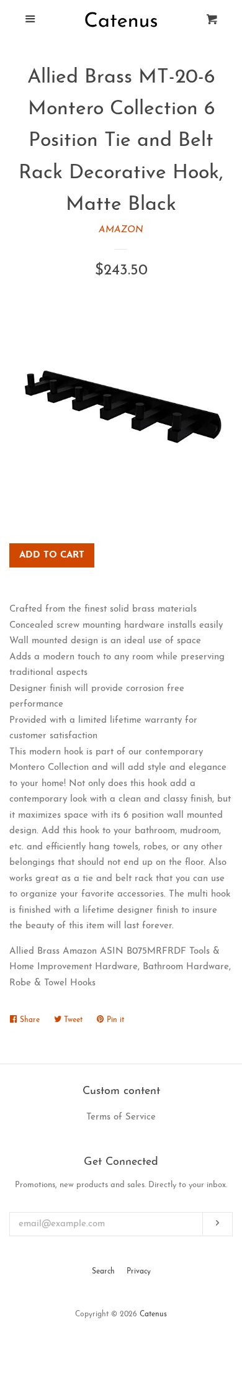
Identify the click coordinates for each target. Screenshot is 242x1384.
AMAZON (121, 230)
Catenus (153, 1314)
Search (103, 1271)
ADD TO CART (51, 555)
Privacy (139, 1271)
